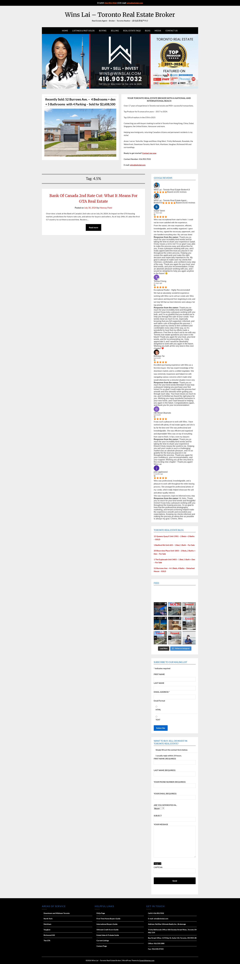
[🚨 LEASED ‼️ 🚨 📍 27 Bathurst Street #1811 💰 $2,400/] (160, 637)
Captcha (158, 867)
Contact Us (172, 30)
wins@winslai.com (135, 3)
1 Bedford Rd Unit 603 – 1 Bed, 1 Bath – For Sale (174, 545)
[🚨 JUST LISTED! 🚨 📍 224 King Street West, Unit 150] (160, 608)
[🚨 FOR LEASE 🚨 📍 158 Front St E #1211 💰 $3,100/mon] (160, 623)
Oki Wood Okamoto (162, 413)
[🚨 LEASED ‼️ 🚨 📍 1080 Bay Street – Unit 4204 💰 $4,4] (189, 623)
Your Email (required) (165, 793)
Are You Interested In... (165, 805)
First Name (159, 674)
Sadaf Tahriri (159, 211)
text (158, 719)
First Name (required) (165, 758)
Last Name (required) (165, 770)
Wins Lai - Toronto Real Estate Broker (170, 190)
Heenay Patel (106, 207)
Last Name (159, 683)
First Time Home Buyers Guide (108, 919)
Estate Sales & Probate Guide (107, 935)
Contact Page (101, 946)
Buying (102, 30)
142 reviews (181, 192)
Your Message (161, 824)
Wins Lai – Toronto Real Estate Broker (120, 14)
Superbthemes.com (146, 960)
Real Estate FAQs (132, 30)
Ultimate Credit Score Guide (107, 930)
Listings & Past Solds (83, 30)
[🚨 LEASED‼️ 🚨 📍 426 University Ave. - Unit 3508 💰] (174, 637)
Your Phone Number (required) (170, 782)
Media (158, 30)
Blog (147, 30)
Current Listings (102, 940)
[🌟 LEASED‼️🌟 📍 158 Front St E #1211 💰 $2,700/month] (189, 608)
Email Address (162, 692)
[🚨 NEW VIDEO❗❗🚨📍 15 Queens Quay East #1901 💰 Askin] (189, 637)
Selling (115, 30)
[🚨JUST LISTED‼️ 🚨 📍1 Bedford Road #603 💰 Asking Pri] (174, 623)
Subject (158, 815)
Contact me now (149, 153)
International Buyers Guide (106, 924)
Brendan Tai (159, 356)
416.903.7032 (110, 3)
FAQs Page (100, 913)
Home (65, 30)
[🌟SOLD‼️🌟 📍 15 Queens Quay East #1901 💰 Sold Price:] (174, 608)
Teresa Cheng (160, 281)
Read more (93, 227)
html (158, 709)
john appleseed (161, 472)
